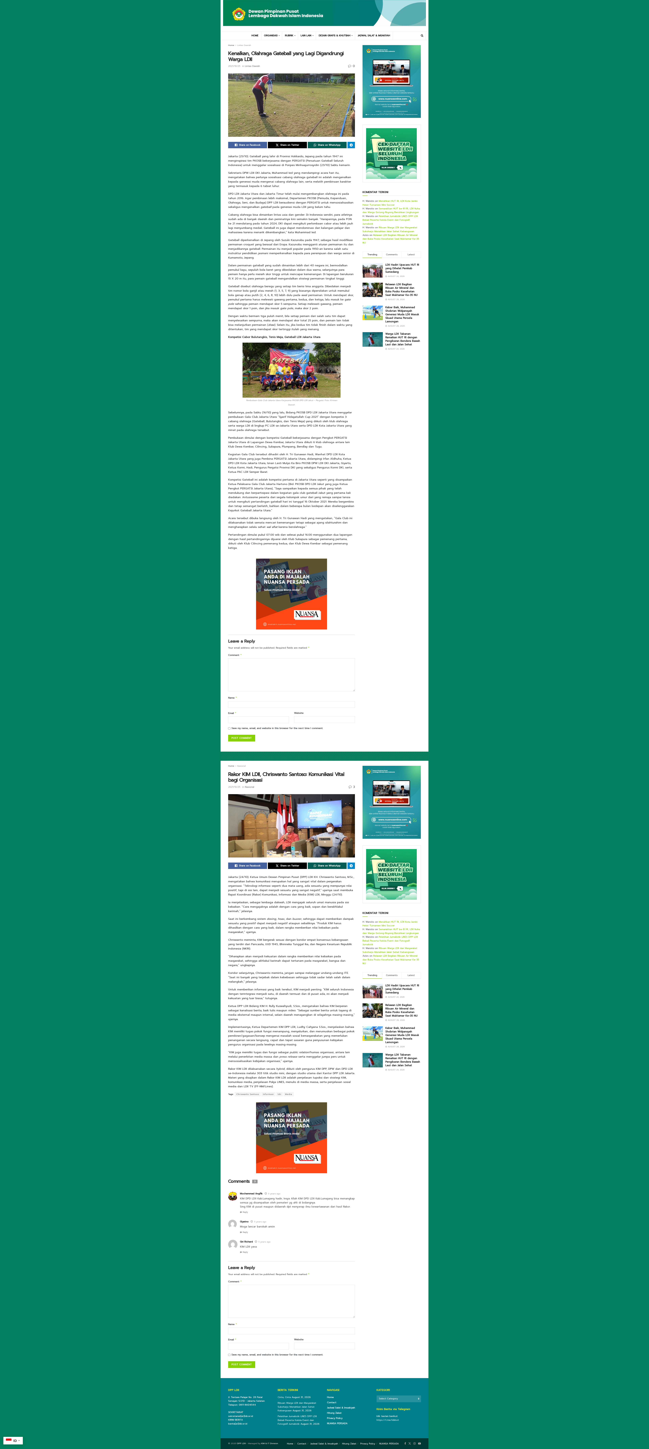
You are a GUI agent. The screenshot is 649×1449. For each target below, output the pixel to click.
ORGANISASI (271, 35)
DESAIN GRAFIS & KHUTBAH (334, 35)
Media (288, 1094)
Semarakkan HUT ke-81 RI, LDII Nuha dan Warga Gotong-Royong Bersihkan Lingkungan (391, 210)
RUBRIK (289, 35)
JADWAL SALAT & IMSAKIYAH (374, 35)
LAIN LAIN (306, 35)
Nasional (241, 765)
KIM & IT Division (269, 1443)
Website (299, 713)
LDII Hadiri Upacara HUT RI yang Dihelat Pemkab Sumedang (402, 268)
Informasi (268, 1094)
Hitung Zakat (334, 1413)
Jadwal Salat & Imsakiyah (341, 1407)
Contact (331, 1402)
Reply (245, 1212)
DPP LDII (241, 1443)
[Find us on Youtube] (419, 1444)
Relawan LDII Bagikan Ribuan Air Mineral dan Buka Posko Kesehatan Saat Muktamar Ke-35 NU (391, 239)
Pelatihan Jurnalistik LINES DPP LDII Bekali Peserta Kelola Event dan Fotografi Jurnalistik (390, 220)
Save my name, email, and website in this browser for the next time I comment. (277, 728)
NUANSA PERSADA (337, 1423)
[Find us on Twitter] (409, 1444)
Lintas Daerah (244, 45)
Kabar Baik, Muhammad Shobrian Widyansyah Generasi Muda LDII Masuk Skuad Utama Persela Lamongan (402, 314)
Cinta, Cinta (284, 1397)
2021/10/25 (234, 66)
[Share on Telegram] (351, 145)
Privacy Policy (335, 1418)
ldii (279, 1094)
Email (232, 713)
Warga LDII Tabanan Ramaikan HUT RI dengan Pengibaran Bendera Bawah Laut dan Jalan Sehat (402, 339)
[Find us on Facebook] (405, 1444)
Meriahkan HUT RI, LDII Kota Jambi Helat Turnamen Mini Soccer (390, 203)
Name (232, 698)
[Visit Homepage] (324, 15)
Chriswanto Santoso (247, 1094)
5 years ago (274, 1193)
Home (231, 45)
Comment (235, 655)
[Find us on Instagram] (414, 1444)
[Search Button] (422, 35)
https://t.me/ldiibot (388, 1420)
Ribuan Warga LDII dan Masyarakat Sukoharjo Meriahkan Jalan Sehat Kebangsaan (390, 229)
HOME (254, 35)
